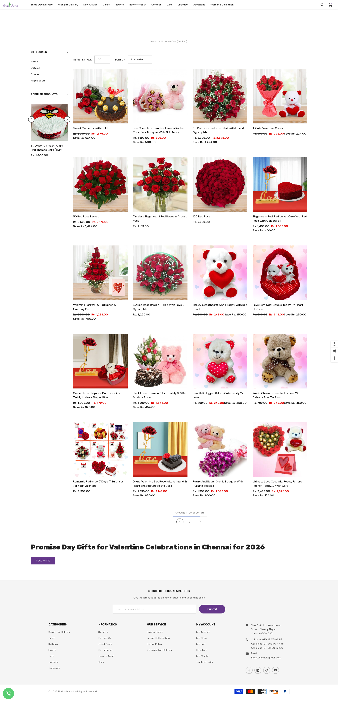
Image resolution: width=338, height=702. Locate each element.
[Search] (322, 5)
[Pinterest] (266, 670)
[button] (102, 59)
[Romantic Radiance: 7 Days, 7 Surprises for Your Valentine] (100, 449)
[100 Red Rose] (220, 184)
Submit (212, 609)
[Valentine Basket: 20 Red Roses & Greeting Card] (100, 272)
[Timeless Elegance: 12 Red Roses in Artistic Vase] (160, 184)
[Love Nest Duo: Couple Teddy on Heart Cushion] (280, 272)
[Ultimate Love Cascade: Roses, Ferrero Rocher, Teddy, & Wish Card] (280, 449)
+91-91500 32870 (273, 647)
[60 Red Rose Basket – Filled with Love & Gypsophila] (220, 96)
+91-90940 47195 (273, 643)
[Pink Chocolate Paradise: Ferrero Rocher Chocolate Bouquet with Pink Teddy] (160, 96)
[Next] (200, 522)
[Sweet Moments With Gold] (100, 96)
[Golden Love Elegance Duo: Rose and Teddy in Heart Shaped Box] (100, 361)
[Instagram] (257, 670)
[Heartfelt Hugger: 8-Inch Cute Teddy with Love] (220, 361)
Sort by (120, 59)
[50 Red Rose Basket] (100, 184)
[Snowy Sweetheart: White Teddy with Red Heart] (220, 272)
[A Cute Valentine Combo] (280, 96)
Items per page (82, 59)
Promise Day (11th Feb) (174, 41)
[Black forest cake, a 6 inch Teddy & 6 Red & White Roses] (160, 361)
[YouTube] (275, 670)
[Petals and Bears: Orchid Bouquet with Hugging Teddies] (220, 449)
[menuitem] (49, 61)
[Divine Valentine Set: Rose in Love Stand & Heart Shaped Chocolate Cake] (160, 449)
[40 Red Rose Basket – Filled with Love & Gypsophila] (160, 272)
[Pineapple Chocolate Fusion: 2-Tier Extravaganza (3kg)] (49, 123)
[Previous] (31, 120)
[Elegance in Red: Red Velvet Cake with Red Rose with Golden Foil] (280, 184)
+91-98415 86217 (272, 639)
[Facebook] (249, 670)
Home (154, 41)
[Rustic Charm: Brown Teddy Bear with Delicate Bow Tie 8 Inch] (280, 361)
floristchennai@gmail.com (266, 657)
